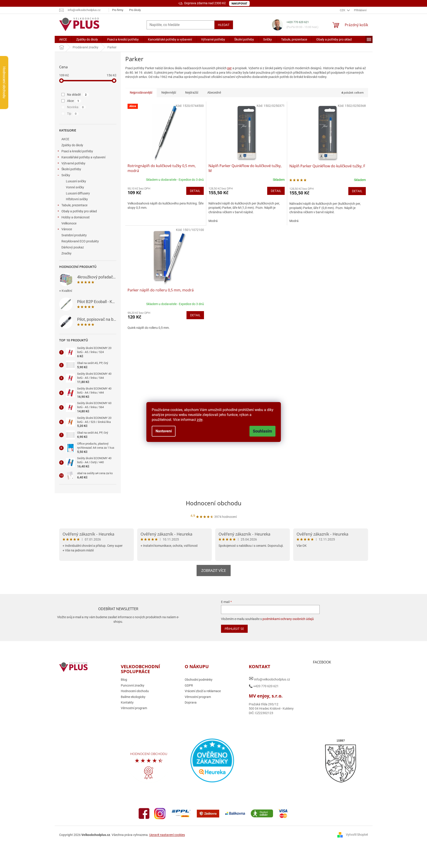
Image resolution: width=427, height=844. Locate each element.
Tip (72, 113)
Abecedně (214, 92)
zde (199, 420)
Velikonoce (68, 223)
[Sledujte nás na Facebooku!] (144, 813)
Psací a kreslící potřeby (77, 151)
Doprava (191, 702)
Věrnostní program (134, 708)
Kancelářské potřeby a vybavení (83, 157)
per (229, 68)
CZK (343, 10)
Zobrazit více (213, 570)
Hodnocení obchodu (213, 503)
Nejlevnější (168, 92)
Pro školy (135, 10)
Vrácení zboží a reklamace (203, 691)
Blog (124, 679)
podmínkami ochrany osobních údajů (288, 619)
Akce (73, 101)
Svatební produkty (74, 235)
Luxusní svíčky (76, 181)
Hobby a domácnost (75, 217)
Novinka (75, 107)
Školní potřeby (71, 169)
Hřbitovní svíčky (77, 199)
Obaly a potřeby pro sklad (79, 211)
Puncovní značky (132, 685)
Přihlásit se (234, 629)
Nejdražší (191, 92)
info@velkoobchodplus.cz (269, 678)
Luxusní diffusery (78, 193)
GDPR (189, 685)
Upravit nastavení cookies (167, 835)
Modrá (213, 221)
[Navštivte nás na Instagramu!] (159, 813)
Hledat (224, 25)
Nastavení (164, 431)
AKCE (65, 139)
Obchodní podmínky (198, 679)
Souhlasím (262, 431)
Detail (195, 191)
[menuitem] (63, 39)
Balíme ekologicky (133, 697)
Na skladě (77, 94)
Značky (66, 253)
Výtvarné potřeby (73, 163)
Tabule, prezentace (74, 205)
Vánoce (66, 229)
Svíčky (65, 175)
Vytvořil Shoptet (357, 834)
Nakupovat (239, 3)
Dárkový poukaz (72, 247)
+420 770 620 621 (297, 22)
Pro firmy (117, 10)
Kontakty (127, 702)
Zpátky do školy (72, 145)
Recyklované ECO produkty (80, 241)
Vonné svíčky (75, 187)
